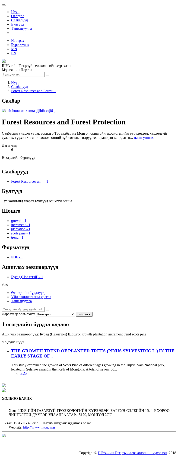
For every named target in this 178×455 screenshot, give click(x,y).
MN (14, 49)
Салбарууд (19, 20)
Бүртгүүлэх (20, 45)
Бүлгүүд (17, 24)
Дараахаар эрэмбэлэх (18, 314)
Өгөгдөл (17, 16)
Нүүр (15, 12)
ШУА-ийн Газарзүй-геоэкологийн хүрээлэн (132, 453)
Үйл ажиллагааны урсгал (31, 297)
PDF (23, 373)
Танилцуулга (21, 28)
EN (13, 53)
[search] (47, 310)
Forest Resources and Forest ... (33, 91)
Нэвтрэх (17, 40)
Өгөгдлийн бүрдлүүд (27, 293)
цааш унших (144, 138)
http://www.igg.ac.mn (39, 427)
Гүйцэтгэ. (84, 314)
